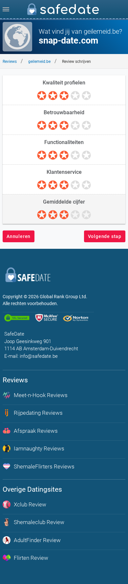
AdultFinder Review (37, 540)
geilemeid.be (39, 61)
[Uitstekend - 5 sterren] (86, 96)
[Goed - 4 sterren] (75, 96)
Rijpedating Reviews (38, 413)
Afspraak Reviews (36, 431)
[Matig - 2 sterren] (53, 96)
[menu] (6, 9)
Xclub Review (30, 504)
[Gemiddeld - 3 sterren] (64, 96)
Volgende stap (104, 236)
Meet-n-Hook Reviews (41, 395)
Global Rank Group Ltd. (63, 296)
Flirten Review (31, 558)
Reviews (10, 61)
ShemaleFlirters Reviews (44, 466)
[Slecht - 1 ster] (42, 96)
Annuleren (19, 236)
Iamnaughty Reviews (39, 448)
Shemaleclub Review (39, 522)
